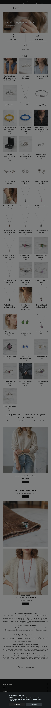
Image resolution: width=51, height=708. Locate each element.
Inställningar (34, 704)
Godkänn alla (17, 704)
